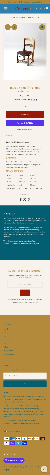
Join (25, 293)
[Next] (14, 27)
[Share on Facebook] (21, 200)
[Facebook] (4, 455)
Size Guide (7, 343)
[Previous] (8, 27)
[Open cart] (45, 9)
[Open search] (36, 9)
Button (8, 250)
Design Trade (8, 351)
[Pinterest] (11, 455)
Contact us (24, 195)
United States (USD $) (15, 432)
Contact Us (7, 340)
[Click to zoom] (42, 27)
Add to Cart (25, 114)
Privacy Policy (8, 354)
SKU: (22, 106)
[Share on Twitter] (25, 200)
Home (13, 17)
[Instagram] (7, 455)
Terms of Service (9, 358)
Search (5, 329)
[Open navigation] (5, 8)
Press (5, 336)
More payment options (25, 129)
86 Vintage (21, 467)
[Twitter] (15, 455)
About (5, 332)
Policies (6, 347)
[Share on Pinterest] (29, 200)
